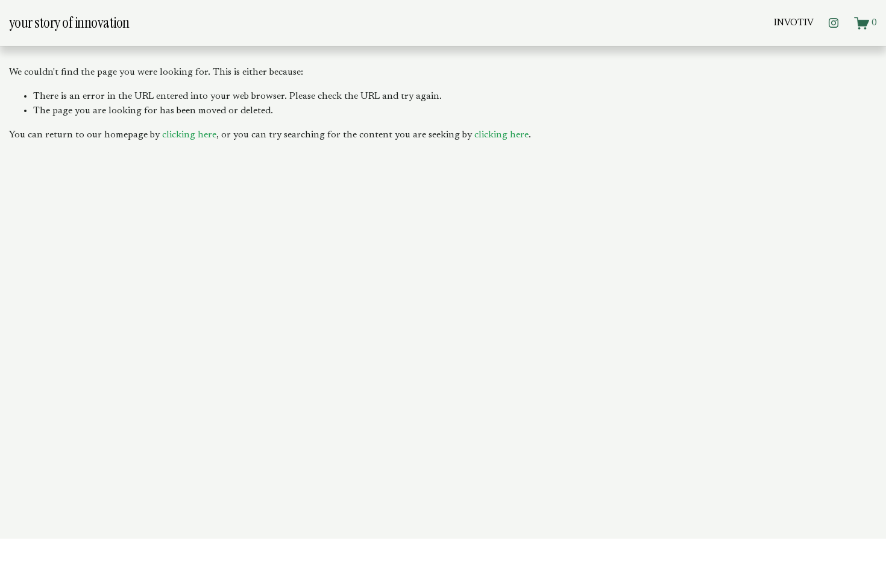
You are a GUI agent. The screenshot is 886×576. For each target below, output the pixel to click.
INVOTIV (794, 23)
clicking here (189, 135)
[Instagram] (834, 23)
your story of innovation (69, 23)
